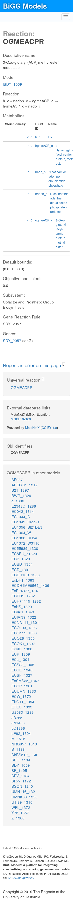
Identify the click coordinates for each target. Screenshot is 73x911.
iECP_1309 (20, 654)
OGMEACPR (22, 387)
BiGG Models (25, 6)
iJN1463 (18, 722)
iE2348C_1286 (23, 506)
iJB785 (16, 717)
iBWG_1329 (21, 495)
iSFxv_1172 (21, 780)
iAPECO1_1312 (24, 484)
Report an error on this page (32, 365)
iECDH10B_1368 (25, 574)
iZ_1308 (18, 817)
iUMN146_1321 (24, 791)
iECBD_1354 (22, 564)
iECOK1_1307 (23, 643)
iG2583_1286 (22, 712)
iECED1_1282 (23, 595)
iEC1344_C (20, 516)
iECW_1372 (21, 696)
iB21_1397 (20, 490)
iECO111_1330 (24, 632)
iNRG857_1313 (24, 743)
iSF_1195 (19, 770)
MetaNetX (32, 427)
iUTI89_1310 (22, 802)
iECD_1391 (20, 569)
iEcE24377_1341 (25, 590)
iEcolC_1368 (21, 648)
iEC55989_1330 (24, 548)
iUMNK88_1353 (24, 796)
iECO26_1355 (23, 638)
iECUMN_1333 (23, 691)
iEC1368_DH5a (24, 537)
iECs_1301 (20, 659)
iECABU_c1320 (24, 553)
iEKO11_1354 (22, 701)
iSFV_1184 (20, 775)
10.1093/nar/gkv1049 (20, 878)
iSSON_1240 (22, 786)
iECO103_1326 (24, 627)
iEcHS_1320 (21, 606)
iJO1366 (18, 728)
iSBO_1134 (20, 759)
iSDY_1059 (12, 84)
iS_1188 (18, 749)
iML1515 (18, 738)
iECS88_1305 (22, 664)
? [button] (63, 364)
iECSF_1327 (21, 675)
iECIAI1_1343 (22, 611)
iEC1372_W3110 (25, 543)
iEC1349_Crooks (25, 521)
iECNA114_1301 (25, 622)
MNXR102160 (21, 418)
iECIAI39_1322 (23, 617)
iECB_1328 (20, 558)
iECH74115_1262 (26, 601)
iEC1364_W (21, 532)
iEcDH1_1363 (22, 580)
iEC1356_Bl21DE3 (26, 527)
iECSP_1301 (22, 685)
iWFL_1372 (20, 807)
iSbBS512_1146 (24, 754)
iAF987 (17, 479)
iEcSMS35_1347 (25, 680)
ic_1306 (17, 500)
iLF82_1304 (21, 733)
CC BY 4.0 (49, 427)
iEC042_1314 (22, 511)
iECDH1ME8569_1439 (30, 585)
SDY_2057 (12, 340)
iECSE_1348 (22, 669)
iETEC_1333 (21, 706)
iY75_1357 (20, 812)
